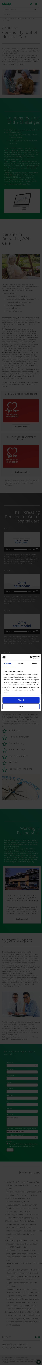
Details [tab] (21, 663)
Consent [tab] (7, 663)
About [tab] (34, 663)
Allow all (21, 700)
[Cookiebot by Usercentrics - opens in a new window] (30, 657)
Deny (21, 706)
